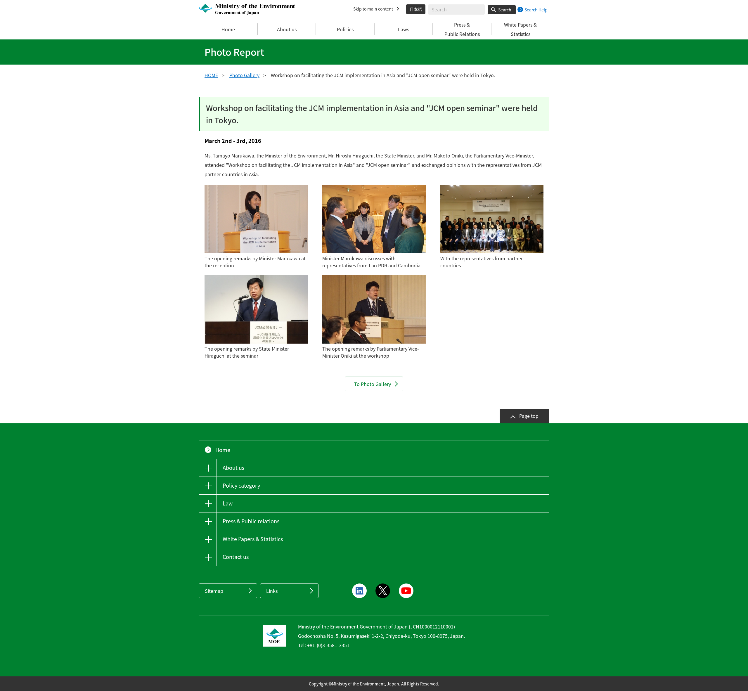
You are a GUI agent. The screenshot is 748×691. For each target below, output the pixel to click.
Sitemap (214, 590)
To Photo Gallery (372, 383)
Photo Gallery (244, 75)
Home (228, 29)
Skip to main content (373, 9)
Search (504, 10)
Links (272, 590)
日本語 (416, 9)
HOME (211, 75)
